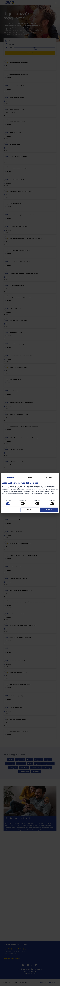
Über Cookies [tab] (49, 477)
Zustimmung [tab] (10, 477)
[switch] (23, 503)
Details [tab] (30, 477)
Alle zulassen (49, 509)
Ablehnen (29, 509)
